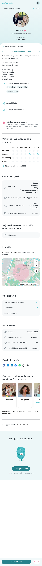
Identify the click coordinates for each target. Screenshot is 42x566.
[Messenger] (15, 365)
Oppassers (6, 414)
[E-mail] (27, 365)
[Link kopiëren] (31, 365)
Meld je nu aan (21, 469)
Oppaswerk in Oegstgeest (21, 33)
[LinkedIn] (11, 365)
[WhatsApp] (19, 365)
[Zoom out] (36, 265)
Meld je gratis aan (22, 425)
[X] (7, 365)
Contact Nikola (16, 562)
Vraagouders (32, 411)
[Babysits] (7, 3)
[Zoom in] (36, 262)
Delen (37, 8)
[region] (21, 272)
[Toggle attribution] (37, 284)
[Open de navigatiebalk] (38, 3)
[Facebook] (3, 365)
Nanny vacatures (19, 411)
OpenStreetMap (31, 284)
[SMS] (23, 365)
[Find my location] (36, 271)
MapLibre (22, 284)
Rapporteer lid (9, 425)
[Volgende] (39, 395)
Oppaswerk (7, 411)
